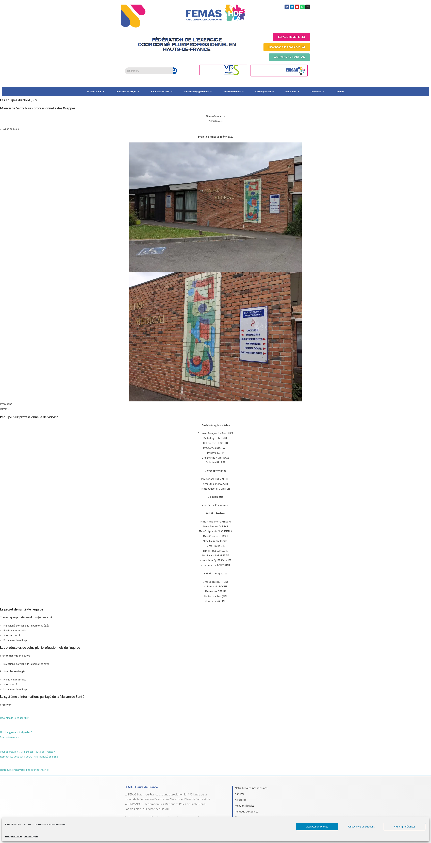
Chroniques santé (264, 91)
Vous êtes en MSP (160, 91)
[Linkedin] (292, 7)
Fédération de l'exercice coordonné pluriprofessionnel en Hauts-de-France (187, 44)
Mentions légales (31, 836)
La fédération (94, 91)
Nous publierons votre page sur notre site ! (24, 769)
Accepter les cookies (317, 826)
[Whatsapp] (302, 7)
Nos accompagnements (196, 91)
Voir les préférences (404, 826)
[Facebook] (287, 7)
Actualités (290, 91)
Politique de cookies (13, 836)
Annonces (316, 91)
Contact (340, 91)
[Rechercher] (175, 70)
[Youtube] (297, 7)
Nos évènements (232, 91)
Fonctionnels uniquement (361, 826)
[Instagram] (307, 7)
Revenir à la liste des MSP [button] (14, 717)
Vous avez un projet (126, 91)
